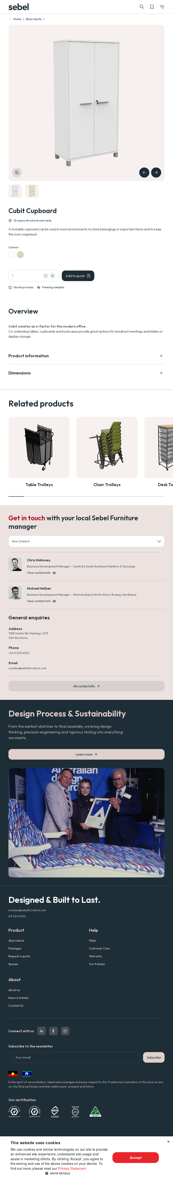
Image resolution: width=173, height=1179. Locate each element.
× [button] (168, 1140)
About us (14, 990)
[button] (162, 6)
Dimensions (19, 372)
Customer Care (99, 948)
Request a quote (19, 956)
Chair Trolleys (106, 484)
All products (34, 19)
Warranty (95, 956)
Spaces (13, 964)
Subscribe (154, 1057)
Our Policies (97, 964)
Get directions (18, 638)
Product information (28, 355)
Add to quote (75, 276)
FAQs (92, 940)
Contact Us (15, 1006)
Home (17, 19)
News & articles (18, 998)
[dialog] (86, 1157)
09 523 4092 (17, 916)
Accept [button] (136, 1157)
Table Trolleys (39, 484)
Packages (14, 948)
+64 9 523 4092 (19, 653)
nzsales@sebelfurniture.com (27, 668)
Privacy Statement (72, 1168)
